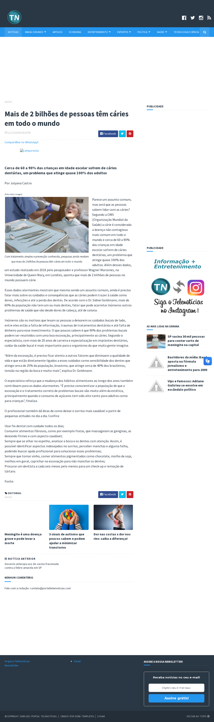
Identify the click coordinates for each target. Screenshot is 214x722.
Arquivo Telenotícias (17, 661)
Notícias (13, 32)
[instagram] (201, 18)
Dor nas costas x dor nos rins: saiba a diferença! (112, 536)
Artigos (57, 32)
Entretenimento (98, 32)
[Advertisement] (107, 70)
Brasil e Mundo (34, 32)
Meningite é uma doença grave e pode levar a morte (23, 538)
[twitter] (192, 18)
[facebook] (184, 18)
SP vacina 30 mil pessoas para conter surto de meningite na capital (186, 340)
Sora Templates (84, 716)
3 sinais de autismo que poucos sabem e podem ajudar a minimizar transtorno (67, 540)
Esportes (122, 32)
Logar (101, 716)
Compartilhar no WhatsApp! (21, 142)
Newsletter (12, 665)
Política (143, 32)
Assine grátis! (176, 698)
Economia (75, 32)
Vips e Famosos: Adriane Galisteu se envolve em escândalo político (186, 385)
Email (77, 661)
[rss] (209, 18)
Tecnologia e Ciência (186, 32)
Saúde (160, 32)
